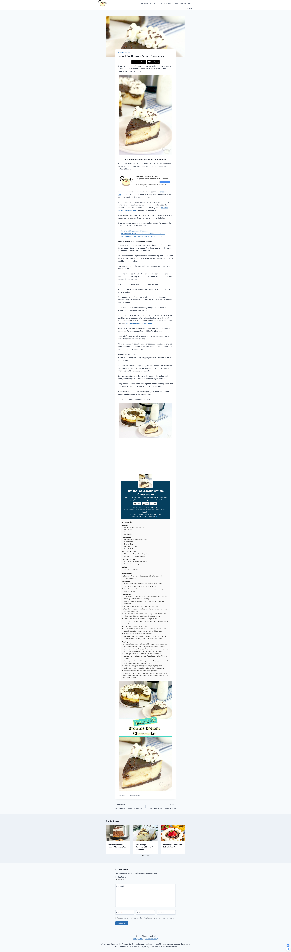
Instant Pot (122, 795)
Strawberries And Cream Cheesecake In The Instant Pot (143, 234)
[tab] (142, 855)
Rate (154, 504)
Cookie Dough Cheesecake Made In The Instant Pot (145, 847)
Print (138, 504)
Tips (160, 3)
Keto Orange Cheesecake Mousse (128, 806)
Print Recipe (154, 62)
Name (119, 912)
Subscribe (144, 3)
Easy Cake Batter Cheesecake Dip (162, 806)
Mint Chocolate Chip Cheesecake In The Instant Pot (141, 236)
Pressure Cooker (124, 52)
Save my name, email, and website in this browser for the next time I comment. (145, 918)
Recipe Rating (120, 877)
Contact (153, 3)
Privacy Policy (138, 939)
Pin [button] (146, 504)
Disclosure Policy (151, 939)
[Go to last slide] (108, 839)
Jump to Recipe (140, 62)
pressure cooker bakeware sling (139, 323)
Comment (120, 886)
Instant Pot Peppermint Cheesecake (135, 231)
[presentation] (118, 833)
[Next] (183, 839)
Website (161, 912)
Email (140, 912)
